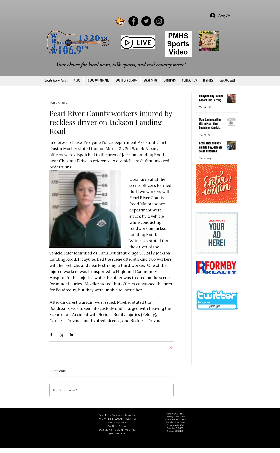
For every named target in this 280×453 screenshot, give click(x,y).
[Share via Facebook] (51, 335)
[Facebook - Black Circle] (133, 21)
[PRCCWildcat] (120, 21)
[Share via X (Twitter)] (61, 335)
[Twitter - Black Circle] (146, 21)
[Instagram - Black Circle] (159, 21)
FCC (42, 451)
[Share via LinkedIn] (71, 335)
